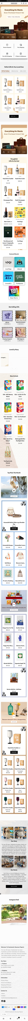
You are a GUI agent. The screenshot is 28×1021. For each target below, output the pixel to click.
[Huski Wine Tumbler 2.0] (14, 741)
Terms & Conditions (6, 982)
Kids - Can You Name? (20, 416)
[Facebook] (2, 1001)
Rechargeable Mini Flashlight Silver (20, 440)
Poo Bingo (20, 221)
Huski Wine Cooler (20, 178)
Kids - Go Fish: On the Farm (20, 395)
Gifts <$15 (23, 71)
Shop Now (7, 324)
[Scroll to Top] (25, 1014)
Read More (14, 886)
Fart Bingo (20, 241)
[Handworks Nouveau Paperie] (14, 3)
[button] (24, 3)
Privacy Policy (4, 980)
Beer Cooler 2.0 (8, 221)
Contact (3, 995)
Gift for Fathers (5, 71)
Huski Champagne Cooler (20, 201)
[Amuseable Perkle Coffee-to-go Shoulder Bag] (14, 516)
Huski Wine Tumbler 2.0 (8, 179)
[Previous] (12, 369)
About (3, 993)
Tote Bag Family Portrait (8, 462)
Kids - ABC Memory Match (8, 395)
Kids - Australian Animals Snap (8, 417)
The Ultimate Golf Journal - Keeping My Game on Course (8, 243)
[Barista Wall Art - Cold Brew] (14, 682)
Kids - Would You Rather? (8, 440)
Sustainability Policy (6, 987)
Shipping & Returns (6, 985)
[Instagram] (4, 1001)
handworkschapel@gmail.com (9, 998)
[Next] (16, 369)
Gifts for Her (15, 71)
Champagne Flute (8, 200)
